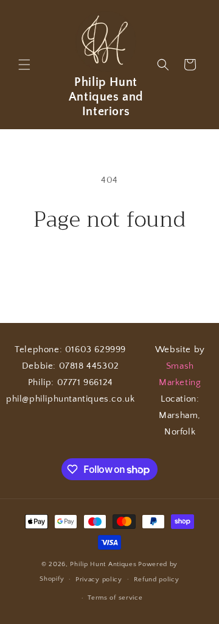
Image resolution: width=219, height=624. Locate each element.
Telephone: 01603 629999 (70, 349)
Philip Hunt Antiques (103, 564)
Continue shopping (110, 265)
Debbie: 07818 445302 (70, 366)
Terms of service (115, 597)
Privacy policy (98, 579)
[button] (24, 64)
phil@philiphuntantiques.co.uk (70, 399)
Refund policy (156, 579)
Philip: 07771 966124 (70, 382)
